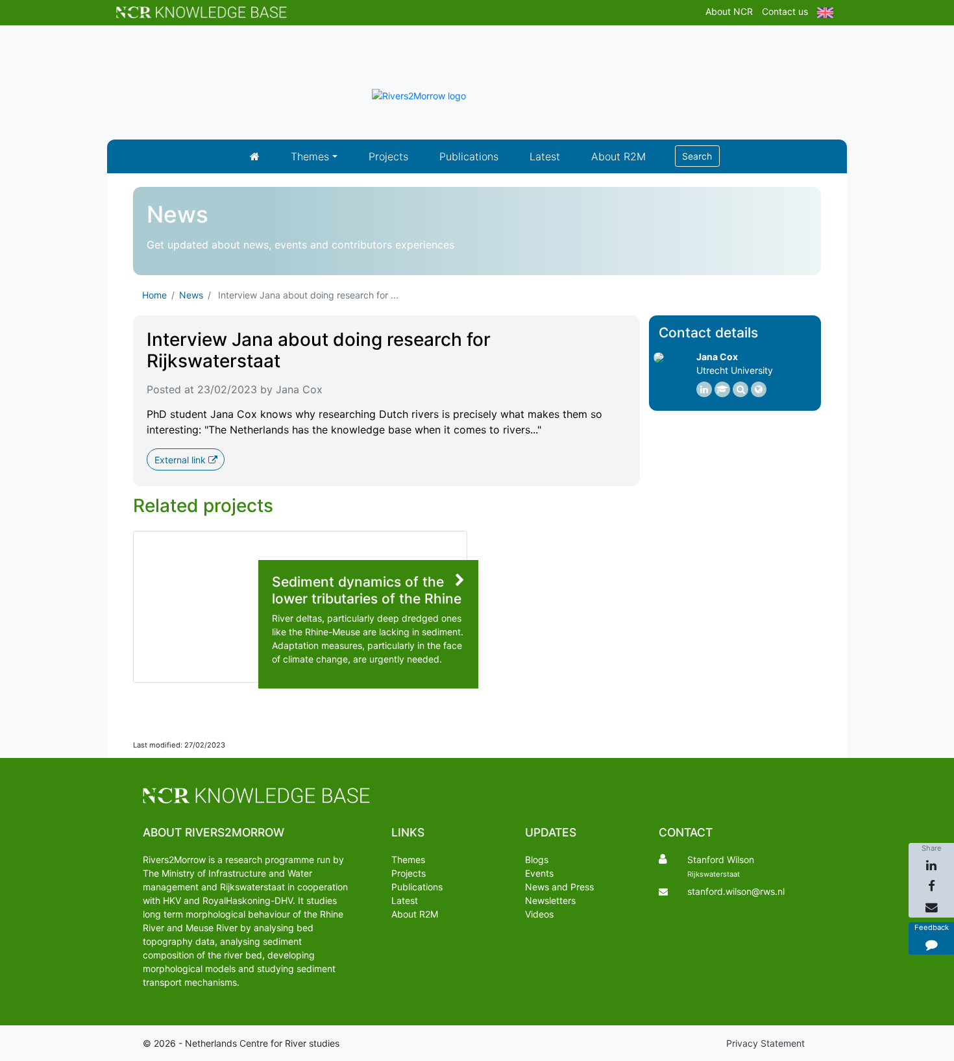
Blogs (536, 859)
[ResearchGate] (740, 389)
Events (539, 873)
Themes (310, 156)
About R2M (618, 156)
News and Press (559, 886)
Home (154, 294)
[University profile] (722, 389)
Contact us (785, 11)
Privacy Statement (765, 1043)
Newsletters (550, 900)
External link (181, 459)
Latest (545, 156)
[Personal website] (758, 389)
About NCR (729, 11)
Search (697, 156)
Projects (388, 156)
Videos (539, 914)
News (191, 294)
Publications (468, 156)
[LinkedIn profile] (704, 389)
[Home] (254, 156)
